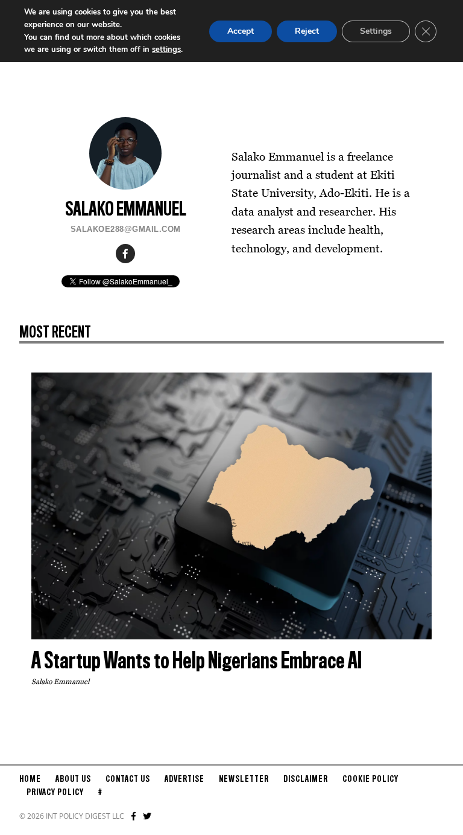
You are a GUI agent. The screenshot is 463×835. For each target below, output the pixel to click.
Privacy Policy (55, 793)
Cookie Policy (370, 779)
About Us (73, 779)
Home (30, 779)
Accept (240, 31)
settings (166, 49)
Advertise (184, 779)
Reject (307, 31)
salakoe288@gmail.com (126, 229)
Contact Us (128, 779)
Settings (376, 31)
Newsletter (244, 779)
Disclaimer (305, 779)
